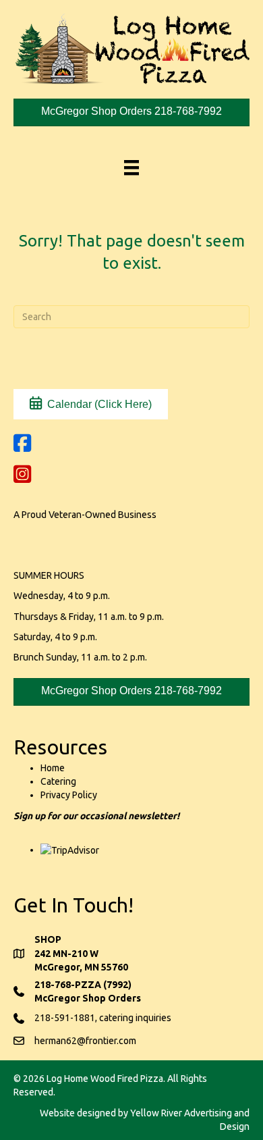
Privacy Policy (68, 794)
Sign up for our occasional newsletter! (96, 815)
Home (52, 767)
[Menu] (131, 167)
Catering (58, 781)
